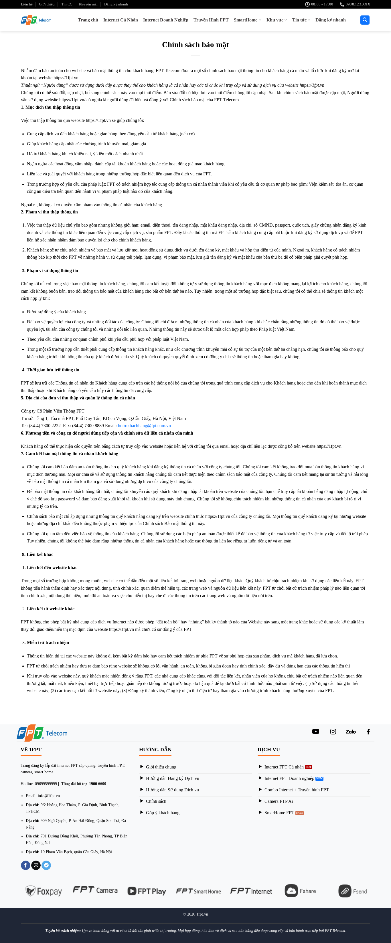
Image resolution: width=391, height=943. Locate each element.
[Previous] (17, 894)
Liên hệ (27, 4)
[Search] (365, 20)
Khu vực (274, 19)
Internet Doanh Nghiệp (165, 19)
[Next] (373, 894)
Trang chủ (88, 19)
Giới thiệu (47, 4)
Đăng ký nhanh (116, 4)
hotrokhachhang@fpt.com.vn (144, 425)
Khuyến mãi (88, 4)
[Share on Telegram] (46, 865)
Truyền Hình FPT (211, 19)
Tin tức (66, 4)
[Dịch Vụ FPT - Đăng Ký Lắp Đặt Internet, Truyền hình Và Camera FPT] (38, 20)
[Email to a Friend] (36, 865)
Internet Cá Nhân (120, 19)
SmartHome (245, 19)
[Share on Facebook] (25, 865)
